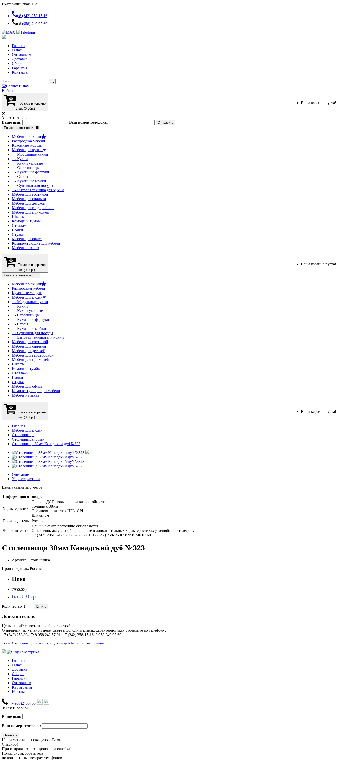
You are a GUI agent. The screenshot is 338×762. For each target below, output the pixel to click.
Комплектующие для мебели (36, 243)
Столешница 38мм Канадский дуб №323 (46, 444)
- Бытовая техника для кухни (38, 190)
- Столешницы (26, 168)
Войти (7, 90)
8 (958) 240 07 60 (33, 24)
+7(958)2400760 (22, 703)
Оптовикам (21, 54)
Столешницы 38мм (28, 439)
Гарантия (19, 68)
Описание (20, 474)
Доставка (19, 59)
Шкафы (18, 216)
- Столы (20, 176)
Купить (41, 606)
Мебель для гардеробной (33, 208)
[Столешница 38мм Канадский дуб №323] (50, 453)
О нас (17, 50)
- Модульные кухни (30, 154)
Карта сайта (22, 687)
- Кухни (20, 159)
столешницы (93, 643)
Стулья (18, 234)
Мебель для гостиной (30, 194)
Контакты (20, 72)
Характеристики (26, 479)
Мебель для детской (28, 203)
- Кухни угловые (27, 163)
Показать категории (18, 128)
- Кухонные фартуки (30, 172)
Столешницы (23, 435)
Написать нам (17, 86)
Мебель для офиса (27, 239)
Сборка (18, 63)
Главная (18, 46)
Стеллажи (20, 225)
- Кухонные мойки (29, 181)
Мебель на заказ (25, 248)
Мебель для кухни (27, 150)
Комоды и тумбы (26, 221)
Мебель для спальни (29, 199)
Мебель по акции (26, 136)
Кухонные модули (27, 145)
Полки (17, 230)
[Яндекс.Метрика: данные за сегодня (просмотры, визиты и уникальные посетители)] (23, 652)
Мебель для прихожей (30, 212)
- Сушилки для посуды (32, 185)
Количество (12, 606)
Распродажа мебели (28, 141)
